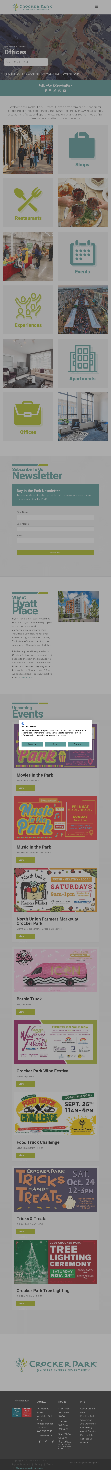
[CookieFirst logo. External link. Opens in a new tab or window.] (23, 723)
